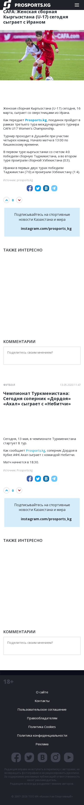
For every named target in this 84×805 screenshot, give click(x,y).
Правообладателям (42, 718)
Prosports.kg (35, 450)
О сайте (42, 692)
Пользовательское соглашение (42, 709)
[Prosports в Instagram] (55, 757)
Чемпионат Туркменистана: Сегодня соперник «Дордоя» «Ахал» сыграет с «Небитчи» (37, 398)
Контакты (42, 701)
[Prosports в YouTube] (68, 757)
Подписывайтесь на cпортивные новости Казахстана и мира (43, 221)
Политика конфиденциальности (42, 735)
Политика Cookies (42, 726)
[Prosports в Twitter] (29, 757)
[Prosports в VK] (42, 757)
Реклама (42, 744)
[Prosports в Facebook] (16, 757)
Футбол (9, 385)
